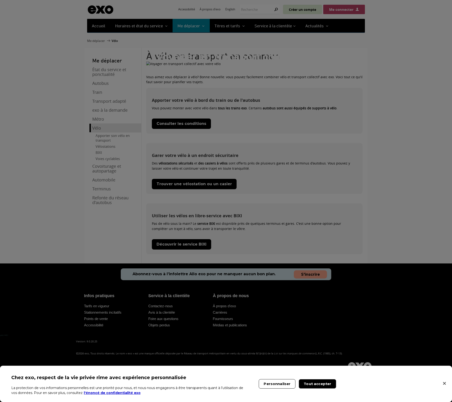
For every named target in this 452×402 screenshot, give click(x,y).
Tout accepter (317, 383)
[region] (226, 384)
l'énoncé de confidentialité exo (112, 392)
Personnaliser (277, 383)
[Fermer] (444, 383)
